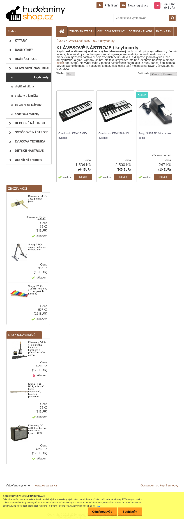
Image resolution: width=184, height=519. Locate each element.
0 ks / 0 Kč (168, 4)
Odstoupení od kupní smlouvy (159, 485)
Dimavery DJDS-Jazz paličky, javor (37, 198)
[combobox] (156, 74)
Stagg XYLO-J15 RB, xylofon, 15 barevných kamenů (37, 290)
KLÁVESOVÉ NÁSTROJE (83, 40)
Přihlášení (111, 5)
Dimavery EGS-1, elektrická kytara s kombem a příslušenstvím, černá (37, 348)
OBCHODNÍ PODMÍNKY (111, 31)
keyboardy (107, 40)
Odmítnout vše (102, 511)
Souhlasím (130, 511)
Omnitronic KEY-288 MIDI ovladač (113, 135)
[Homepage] (63, 31)
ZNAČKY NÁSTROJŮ (81, 31)
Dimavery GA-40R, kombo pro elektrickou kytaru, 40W (37, 429)
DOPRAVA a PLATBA (140, 31)
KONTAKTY (67, 40)
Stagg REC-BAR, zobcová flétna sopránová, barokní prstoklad (36, 390)
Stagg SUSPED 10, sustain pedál (155, 135)
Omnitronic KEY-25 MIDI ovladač (73, 135)
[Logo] (35, 14)
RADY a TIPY (163, 31)
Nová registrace (137, 5)
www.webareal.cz (46, 485)
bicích (60, 62)
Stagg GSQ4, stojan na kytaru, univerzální (37, 247)
